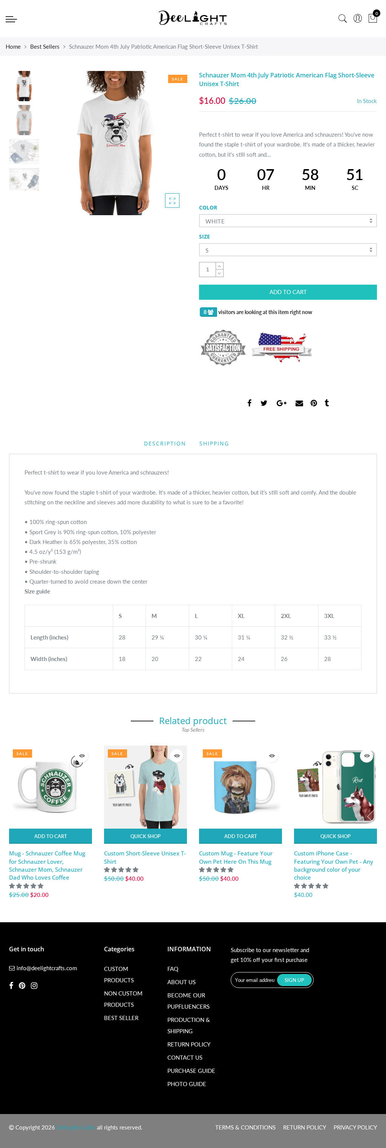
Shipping (214, 443)
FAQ (172, 968)
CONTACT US (184, 1057)
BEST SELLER (121, 1017)
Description (165, 443)
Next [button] (168, 143)
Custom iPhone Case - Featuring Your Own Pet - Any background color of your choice (333, 865)
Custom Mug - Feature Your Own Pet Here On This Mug (236, 857)
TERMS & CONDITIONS (245, 1127)
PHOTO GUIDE (186, 1083)
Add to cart (50, 836)
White (215, 221)
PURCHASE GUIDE (191, 1070)
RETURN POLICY (188, 1044)
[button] (27, 885)
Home (13, 46)
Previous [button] (61, 143)
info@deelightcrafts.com (47, 968)
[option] (115, 143)
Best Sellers (45, 46)
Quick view (81, 756)
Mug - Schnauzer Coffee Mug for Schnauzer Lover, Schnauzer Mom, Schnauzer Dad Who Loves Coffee (47, 865)
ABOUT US (181, 981)
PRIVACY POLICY (355, 1127)
